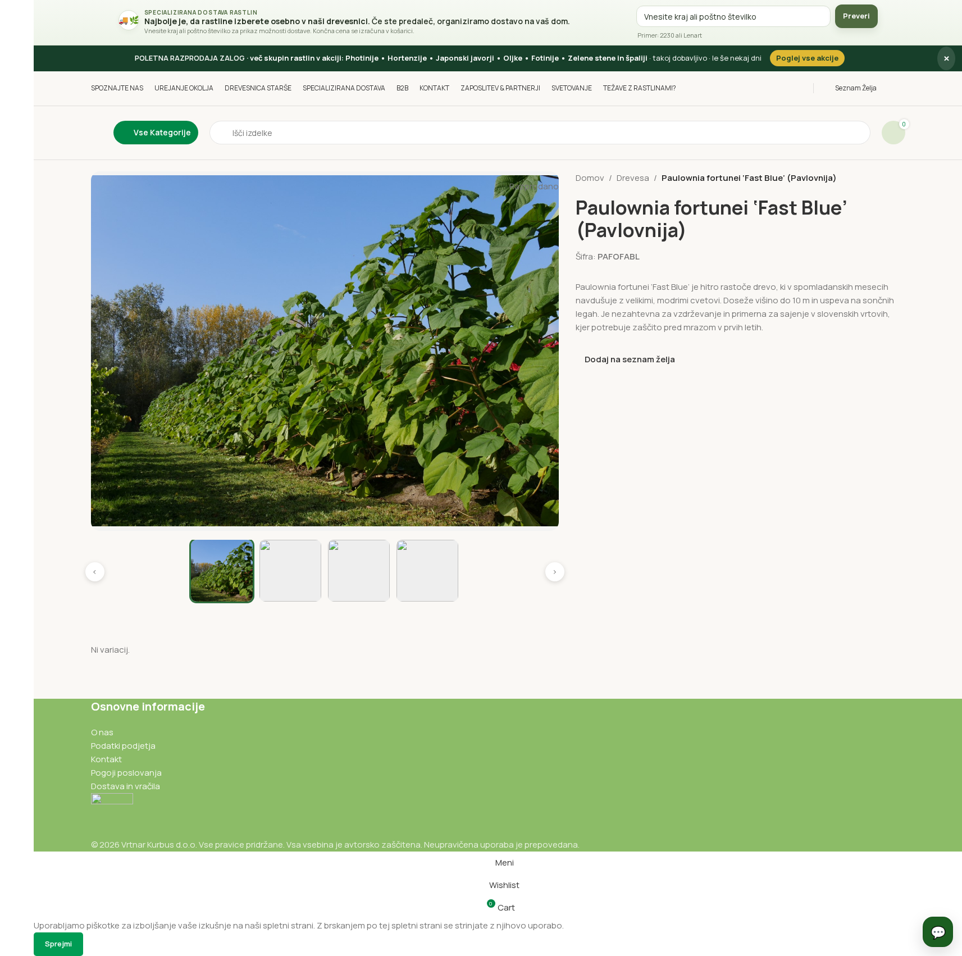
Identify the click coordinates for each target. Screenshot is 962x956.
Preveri (856, 16)
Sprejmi (58, 944)
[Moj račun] (902, 88)
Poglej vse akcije (807, 58)
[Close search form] (14, 14)
